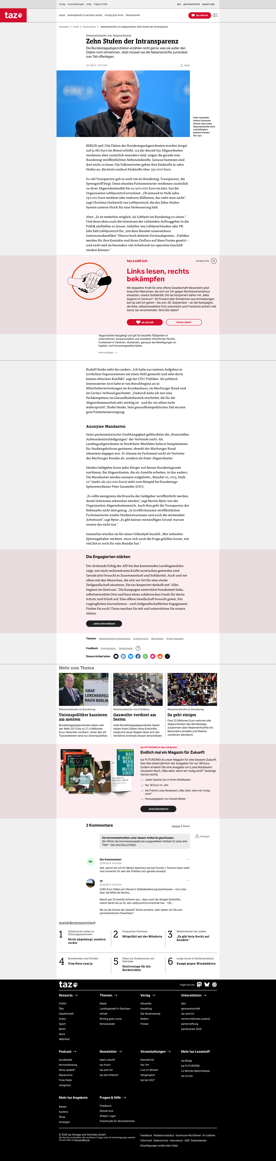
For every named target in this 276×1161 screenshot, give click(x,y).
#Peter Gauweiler (175, 638)
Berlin (62, 1029)
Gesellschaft (66, 1013)
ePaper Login (108, 1116)
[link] (63, 15)
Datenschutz (161, 1140)
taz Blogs (186, 1060)
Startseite (64, 27)
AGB (187, 1140)
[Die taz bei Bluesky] (207, 986)
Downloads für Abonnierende (117, 1121)
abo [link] (179, 4)
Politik (76, 27)
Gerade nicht (202, 261)
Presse (144, 1024)
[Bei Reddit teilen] (160, 656)
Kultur (62, 1018)
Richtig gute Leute (111, 1018)
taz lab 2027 (147, 1080)
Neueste (176, 826)
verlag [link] (62, 4)
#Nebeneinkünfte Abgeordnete (115, 638)
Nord (62, 1034)
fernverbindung (68, 1065)
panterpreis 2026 (191, 1029)
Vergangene (147, 1075)
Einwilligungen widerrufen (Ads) (159, 1145)
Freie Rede (65, 1080)
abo (183, 1003)
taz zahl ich (187, 1013)
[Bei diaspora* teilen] (152, 656)
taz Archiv (187, 1076)
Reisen (63, 1106)
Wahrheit (64, 1039)
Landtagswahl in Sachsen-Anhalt (115, 1011)
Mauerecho (66, 1075)
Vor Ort (144, 1065)
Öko (61, 1008)
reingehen (65, 1085)
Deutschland (89, 27)
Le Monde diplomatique (195, 1071)
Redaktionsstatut (164, 1135)
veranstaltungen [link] (76, 4)
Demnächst (147, 1059)
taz (68, 984)
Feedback (105, 1105)
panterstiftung (189, 1024)
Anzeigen (64, 1122)
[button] (215, 15)
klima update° (67, 1070)
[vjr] (90, 883)
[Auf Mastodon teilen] (123, 656)
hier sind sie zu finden (123, 844)
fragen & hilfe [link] (100, 4)
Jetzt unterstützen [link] (104, 623)
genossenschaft (190, 1008)
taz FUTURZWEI (190, 1065)
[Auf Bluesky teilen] (130, 656)
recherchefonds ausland (195, 1018)
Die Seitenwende (150, 1013)
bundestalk (65, 1059)
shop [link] (89, 4)
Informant (146, 1140)
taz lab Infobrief (109, 1075)
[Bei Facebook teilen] (138, 656)
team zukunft (107, 1059)
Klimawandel (107, 1024)
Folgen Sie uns (187, 984)
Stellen (144, 1018)
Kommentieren (108, 648)
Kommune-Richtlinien (189, 1135)
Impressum (177, 1140)
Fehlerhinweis (126, 648)
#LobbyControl (141, 638)
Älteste (186, 826)
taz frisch (105, 1065)
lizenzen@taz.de (82, 1140)
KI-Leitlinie (209, 1135)
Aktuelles (145, 1003)
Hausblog (146, 1008)
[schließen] (214, 261)
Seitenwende (198, 1140)
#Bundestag (157, 638)
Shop (62, 1117)
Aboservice (106, 1111)
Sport (62, 1024)
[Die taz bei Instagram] (214, 986)
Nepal (103, 1003)
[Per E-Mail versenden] (116, 656)
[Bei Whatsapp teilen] (145, 656)
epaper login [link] (208, 4)
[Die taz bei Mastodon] (199, 986)
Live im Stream (149, 1070)
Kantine (63, 1112)
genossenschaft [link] (191, 4)
